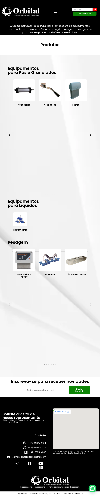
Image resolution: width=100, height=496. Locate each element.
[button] (55, 11)
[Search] (95, 9)
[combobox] (82, 9)
